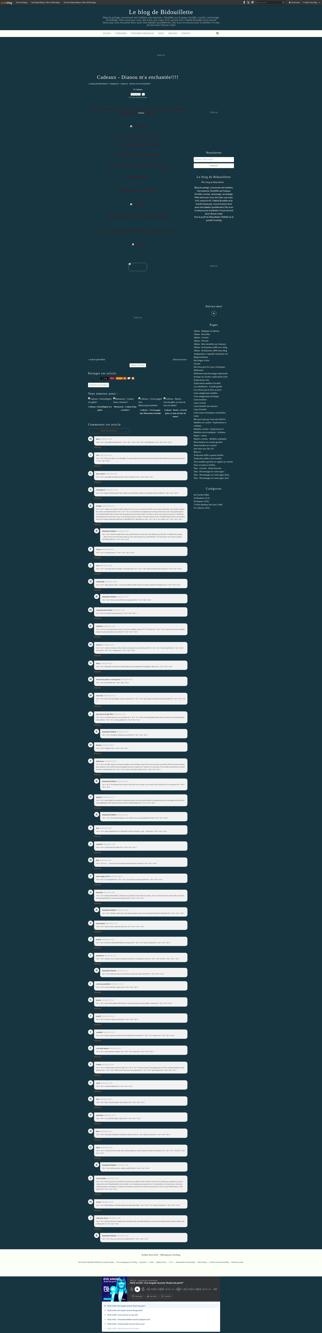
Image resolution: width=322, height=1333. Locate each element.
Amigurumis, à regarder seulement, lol (211, 354)
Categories (114, 83)
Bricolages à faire (201, 360)
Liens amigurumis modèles (206, 393)
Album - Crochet (201, 337)
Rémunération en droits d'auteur (185, 1262)
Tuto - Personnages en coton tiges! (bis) (211, 475)
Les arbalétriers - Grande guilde (208, 386)
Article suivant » (180, 359)
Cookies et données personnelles (219, 1262)
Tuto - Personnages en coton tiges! (209, 471)
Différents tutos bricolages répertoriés (211, 373)
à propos (167, 1296)
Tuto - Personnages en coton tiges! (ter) (211, 478)
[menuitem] (107, 33)
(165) (202, 508)
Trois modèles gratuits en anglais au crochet (213, 462)
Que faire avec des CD (204, 448)
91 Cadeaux (137, 90)
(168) (208, 504)
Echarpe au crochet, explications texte (211, 377)
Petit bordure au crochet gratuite (208, 442)
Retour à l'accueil (138, 365)
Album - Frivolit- (201, 341)
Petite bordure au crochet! (205, 445)
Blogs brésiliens (201, 357)
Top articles (143, 1262)
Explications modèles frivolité (207, 383)
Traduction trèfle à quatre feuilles (209, 455)
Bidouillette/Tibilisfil (218, 217)
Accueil (107, 33)
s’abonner (138, 1296)
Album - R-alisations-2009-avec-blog (210, 347)
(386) (201, 495)
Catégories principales (142, 33)
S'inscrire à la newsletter (98, 385)
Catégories (121, 33)
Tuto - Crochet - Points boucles (207, 468)
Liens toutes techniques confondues (210, 413)
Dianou (141, 113)
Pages (161, 33)
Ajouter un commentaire (109, 431)
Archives (172, 33)
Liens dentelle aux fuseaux (206, 406)
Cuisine (197, 363)
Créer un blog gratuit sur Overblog (126, 1262)
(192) (201, 501)
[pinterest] (252, 2)
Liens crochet (200, 403)
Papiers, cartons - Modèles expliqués (210, 439)
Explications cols (201, 380)
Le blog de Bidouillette (161, 11)
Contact (186, 33)
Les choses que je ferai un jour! (208, 390)
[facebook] (244, 2)
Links (196, 416)
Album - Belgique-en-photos (206, 331)
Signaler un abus (161, 1262)
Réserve (197, 452)
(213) (202, 498)
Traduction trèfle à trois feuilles (208, 458)
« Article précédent (96, 359)
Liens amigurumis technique (206, 396)
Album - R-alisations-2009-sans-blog (210, 350)
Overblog (176, 1255)
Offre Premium (202, 1262)
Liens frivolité (200, 409)
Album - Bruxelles (202, 334)
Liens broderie (200, 399)
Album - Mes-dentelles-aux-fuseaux (210, 344)
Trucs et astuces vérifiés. (205, 465)
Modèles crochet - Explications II (209, 429)
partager (153, 1296)
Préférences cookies (237, 1262)
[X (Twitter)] (248, 2)
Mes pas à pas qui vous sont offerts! (210, 419)
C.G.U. (171, 1262)
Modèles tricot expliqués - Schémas (209, 432)
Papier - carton (200, 435)
